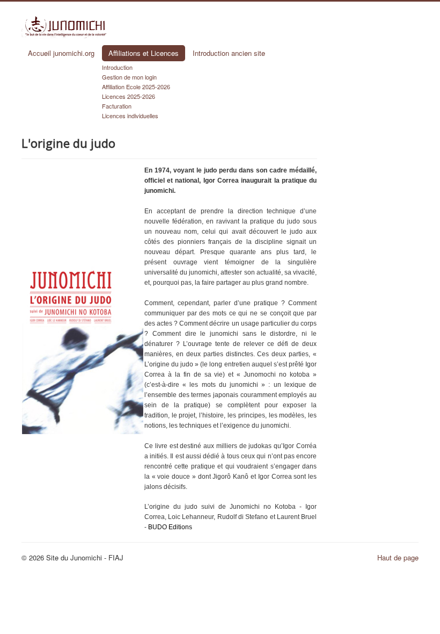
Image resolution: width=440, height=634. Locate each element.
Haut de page (398, 557)
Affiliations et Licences (143, 53)
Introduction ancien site (229, 53)
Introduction (117, 67)
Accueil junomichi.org (61, 53)
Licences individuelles (130, 115)
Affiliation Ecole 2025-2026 (136, 86)
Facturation (116, 106)
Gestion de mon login (129, 77)
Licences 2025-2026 (128, 96)
